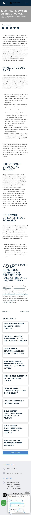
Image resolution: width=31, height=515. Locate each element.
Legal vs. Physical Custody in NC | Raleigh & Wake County (15, 391)
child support (7, 288)
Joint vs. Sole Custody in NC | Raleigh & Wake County (15, 378)
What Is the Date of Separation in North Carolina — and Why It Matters (14, 365)
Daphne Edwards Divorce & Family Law (15, 294)
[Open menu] (27, 3)
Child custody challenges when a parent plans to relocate (13, 414)
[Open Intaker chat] (11, 514)
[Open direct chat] (26, 493)
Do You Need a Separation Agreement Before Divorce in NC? (14, 351)
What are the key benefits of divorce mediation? (13, 443)
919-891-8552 (7, 302)
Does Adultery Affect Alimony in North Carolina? (14, 326)
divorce (11, 37)
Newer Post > (24, 311)
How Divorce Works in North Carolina (14, 402)
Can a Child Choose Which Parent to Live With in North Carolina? (15, 339)
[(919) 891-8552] (4, 4)
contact (12, 300)
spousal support (19, 288)
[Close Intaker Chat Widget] (29, 493)
